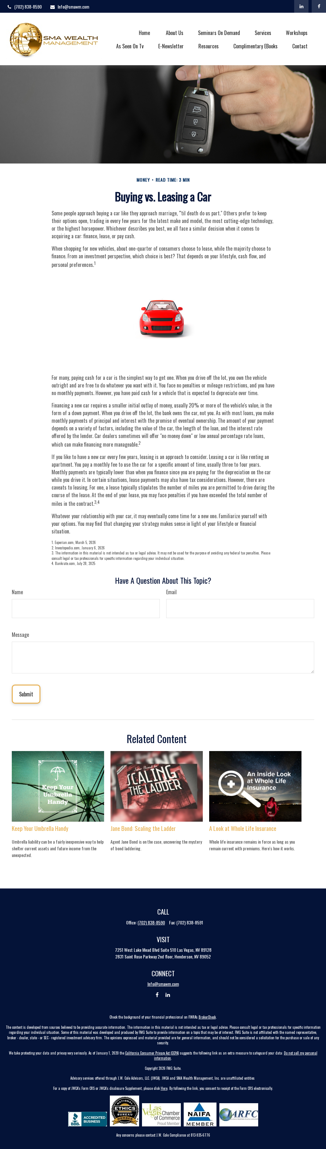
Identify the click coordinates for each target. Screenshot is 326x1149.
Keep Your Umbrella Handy (40, 828)
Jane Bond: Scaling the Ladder (143, 828)
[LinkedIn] (301, 6)
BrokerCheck (207, 1017)
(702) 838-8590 (28, 6)
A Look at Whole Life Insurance (242, 828)
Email (171, 592)
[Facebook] (319, 6)
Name (17, 592)
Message (20, 634)
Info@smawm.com (73, 6)
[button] (144, 32)
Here (164, 1088)
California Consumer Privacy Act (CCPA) (152, 1052)
